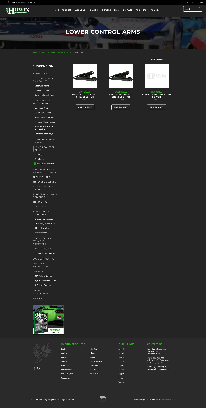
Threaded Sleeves (44, 182)
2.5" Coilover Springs (43, 276)
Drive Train (93, 349)
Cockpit (64, 353)
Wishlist (32, 2)
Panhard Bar (41, 207)
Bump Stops (40, 73)
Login (120, 378)
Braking (92, 357)
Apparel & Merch (96, 361)
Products (66, 10)
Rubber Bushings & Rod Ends (45, 195)
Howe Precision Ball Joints (43, 79)
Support (121, 374)
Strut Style (39, 155)
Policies (155, 10)
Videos (121, 365)
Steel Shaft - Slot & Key (44, 117)
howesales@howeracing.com (158, 369)
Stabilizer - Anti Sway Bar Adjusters (43, 241)
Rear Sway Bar (41, 233)
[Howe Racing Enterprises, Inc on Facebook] (4, 2)
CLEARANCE (94, 370)
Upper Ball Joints (42, 86)
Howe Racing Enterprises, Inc (48, 400)
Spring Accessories (41, 292)
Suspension (65, 378)
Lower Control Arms (44, 148)
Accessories (94, 365)
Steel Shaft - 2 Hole (43, 113)
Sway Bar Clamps (43, 259)
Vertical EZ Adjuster (43, 249)
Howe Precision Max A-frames (43, 102)
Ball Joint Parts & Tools (44, 95)
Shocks (37, 298)
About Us (80, 10)
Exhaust (93, 353)
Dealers (106, 10)
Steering (64, 361)
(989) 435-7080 (18, 2)
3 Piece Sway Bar (42, 228)
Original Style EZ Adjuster (45, 253)
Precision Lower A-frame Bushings (44, 170)
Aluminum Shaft (42, 108)
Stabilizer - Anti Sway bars (43, 212)
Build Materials (66, 370)
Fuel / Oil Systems (67, 374)
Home (56, 10)
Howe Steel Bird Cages (43, 188)
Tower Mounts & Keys (44, 134)
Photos (121, 361)
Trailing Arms (42, 177)
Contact (128, 10)
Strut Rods (39, 159)
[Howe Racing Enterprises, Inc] (17, 11)
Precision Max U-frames (45, 122)
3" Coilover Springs (43, 285)
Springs (38, 271)
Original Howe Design (44, 219)
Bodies (63, 349)
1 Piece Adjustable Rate (44, 223)
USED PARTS (94, 374)
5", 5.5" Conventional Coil (45, 281)
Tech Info (141, 10)
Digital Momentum (168, 399)
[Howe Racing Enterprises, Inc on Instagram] (8, 2)
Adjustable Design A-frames (45, 141)
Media (116, 10)
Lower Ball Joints (42, 90)
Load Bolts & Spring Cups (41, 265)
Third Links (40, 202)
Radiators (65, 365)
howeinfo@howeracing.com (157, 367)
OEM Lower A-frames (45, 164)
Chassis (94, 10)
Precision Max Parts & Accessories (44, 127)
